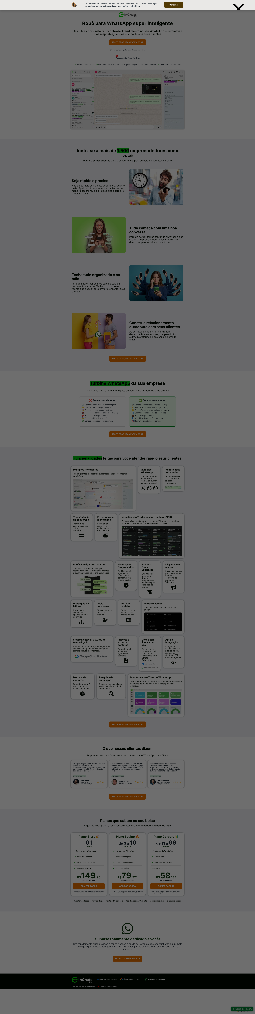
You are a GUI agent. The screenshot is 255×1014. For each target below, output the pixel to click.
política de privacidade (131, 6)
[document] (127, 507)
